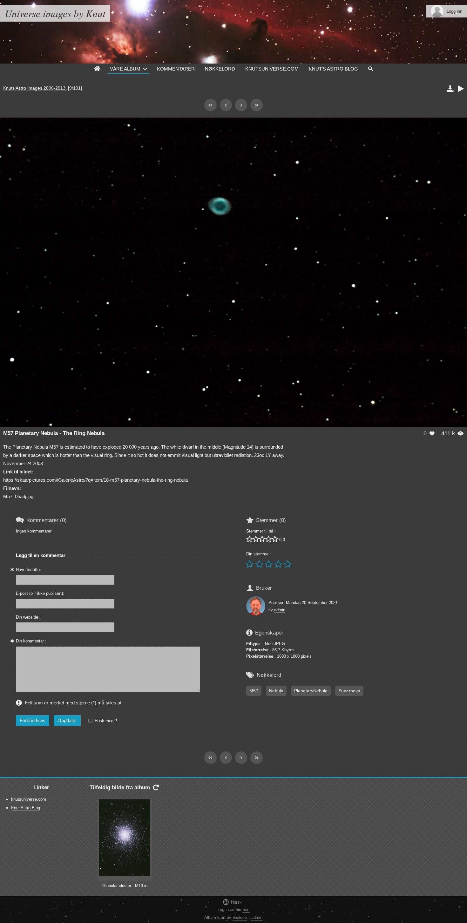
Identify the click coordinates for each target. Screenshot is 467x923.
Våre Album (125, 68)
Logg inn (454, 11)
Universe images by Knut (55, 13)
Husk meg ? (106, 720)
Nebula (276, 690)
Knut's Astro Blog (333, 68)
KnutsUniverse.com (272, 68)
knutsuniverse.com (28, 799)
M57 (253, 690)
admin (279, 609)
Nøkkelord (220, 68)
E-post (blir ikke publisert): (40, 593)
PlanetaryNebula (311, 690)
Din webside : (28, 617)
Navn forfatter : (30, 569)
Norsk (232, 902)
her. (246, 909)
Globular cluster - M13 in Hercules (124, 888)
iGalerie (240, 917)
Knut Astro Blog (25, 807)
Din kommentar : (31, 641)
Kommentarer (176, 68)
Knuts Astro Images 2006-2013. (35, 88)
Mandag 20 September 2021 (312, 602)
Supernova (349, 690)
